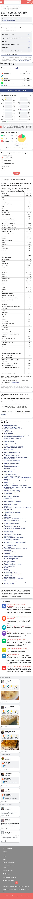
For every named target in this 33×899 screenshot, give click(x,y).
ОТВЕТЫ (4, 867)
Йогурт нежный (8, 529)
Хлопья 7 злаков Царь (10, 585)
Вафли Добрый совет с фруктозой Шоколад (16, 435)
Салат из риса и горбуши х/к (12, 490)
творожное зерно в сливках (11, 539)
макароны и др (8, 498)
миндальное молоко (9, 469)
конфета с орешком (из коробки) (13, 428)
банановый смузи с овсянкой (12, 466)
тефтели (6, 482)
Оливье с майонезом (10, 541)
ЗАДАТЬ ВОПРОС (6, 877)
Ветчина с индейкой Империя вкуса (14, 446)
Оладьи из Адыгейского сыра (12, 484)
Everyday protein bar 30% (11, 558)
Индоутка (6, 430)
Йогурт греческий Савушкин (12, 455)
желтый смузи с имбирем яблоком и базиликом (17, 481)
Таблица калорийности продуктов (14, 6)
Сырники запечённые (10, 552)
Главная (3, 6)
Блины (5, 473)
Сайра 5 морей (8, 432)
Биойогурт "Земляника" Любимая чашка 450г (17, 457)
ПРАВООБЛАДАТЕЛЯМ (7, 870)
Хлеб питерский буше (10, 566)
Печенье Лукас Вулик (10, 559)
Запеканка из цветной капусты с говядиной (16, 582)
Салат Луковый (8, 544)
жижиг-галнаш (8, 511)
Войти (29, 2)
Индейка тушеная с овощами (12, 512)
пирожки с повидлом (10, 577)
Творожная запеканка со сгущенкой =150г (16, 522)
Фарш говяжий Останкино (11, 523)
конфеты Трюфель (9, 571)
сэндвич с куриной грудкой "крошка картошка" (17, 507)
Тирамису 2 (7, 479)
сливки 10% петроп (9, 458)
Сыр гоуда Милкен (9, 449)
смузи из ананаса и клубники (12, 476)
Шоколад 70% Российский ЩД (12, 460)
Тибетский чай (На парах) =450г (12, 534)
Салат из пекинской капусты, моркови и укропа (17, 477)
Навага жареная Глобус (10, 474)
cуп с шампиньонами (10, 545)
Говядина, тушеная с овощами (12, 564)
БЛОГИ (4, 853)
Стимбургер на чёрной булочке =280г (14, 528)
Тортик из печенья (9, 441)
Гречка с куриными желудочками (13, 556)
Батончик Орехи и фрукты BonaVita (14, 436)
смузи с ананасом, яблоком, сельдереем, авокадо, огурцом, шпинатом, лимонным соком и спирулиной (17, 487)
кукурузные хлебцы (9, 454)
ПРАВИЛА (11, 880)
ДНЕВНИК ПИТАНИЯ (7, 848)
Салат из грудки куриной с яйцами (13, 578)
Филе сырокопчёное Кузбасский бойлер (15, 548)
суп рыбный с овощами (10, 465)
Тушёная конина (8, 531)
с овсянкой (7, 553)
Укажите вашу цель (6, 155)
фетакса (6, 444)
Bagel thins (7, 468)
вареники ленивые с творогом (12, 503)
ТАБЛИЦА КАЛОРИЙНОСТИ (9, 862)
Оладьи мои (7, 517)
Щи (5, 580)
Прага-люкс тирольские (10, 525)
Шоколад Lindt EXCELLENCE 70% (13, 574)
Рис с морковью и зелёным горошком (14, 518)
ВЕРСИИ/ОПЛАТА (6, 874)
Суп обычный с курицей (10, 504)
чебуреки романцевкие (10, 425)
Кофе (5, 514)
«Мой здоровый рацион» (22, 388)
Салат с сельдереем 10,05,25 (12, 452)
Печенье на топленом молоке (12, 438)
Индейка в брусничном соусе (12, 526)
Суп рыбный (7, 550)
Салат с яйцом (8, 471)
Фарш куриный (8, 493)
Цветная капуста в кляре (11, 440)
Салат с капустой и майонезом (12, 501)
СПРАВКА (5, 873)
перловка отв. (8, 515)
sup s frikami (7, 547)
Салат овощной (8, 536)
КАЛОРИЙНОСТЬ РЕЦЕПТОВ (9, 865)
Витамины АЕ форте (9, 533)
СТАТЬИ (4, 856)
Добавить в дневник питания (16, 90)
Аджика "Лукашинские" (10, 506)
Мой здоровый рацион (8, 20)
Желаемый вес (5, 166)
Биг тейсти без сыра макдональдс (13, 447)
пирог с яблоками (9, 583)
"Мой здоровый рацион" (23, 60)
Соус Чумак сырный (9, 561)
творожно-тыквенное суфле (12, 462)
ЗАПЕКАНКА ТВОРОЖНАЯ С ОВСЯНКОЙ (15, 542)
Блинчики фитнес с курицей (12, 492)
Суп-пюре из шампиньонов (11, 520)
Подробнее (15, 382)
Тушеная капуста (8, 499)
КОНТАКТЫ (13, 877)
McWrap (6, 567)
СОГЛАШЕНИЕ (6, 880)
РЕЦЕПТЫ (5, 851)
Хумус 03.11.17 (8, 509)
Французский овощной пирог (12, 427)
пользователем (15, 18)
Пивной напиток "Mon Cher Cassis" (13, 537)
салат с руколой (8, 433)
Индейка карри (8, 575)
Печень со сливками (9, 495)
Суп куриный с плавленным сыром (10, 9)
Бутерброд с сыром (9, 563)
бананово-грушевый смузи (11, 463)
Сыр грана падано (9, 451)
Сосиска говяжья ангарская (11, 555)
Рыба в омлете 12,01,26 (10, 572)
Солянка (6, 569)
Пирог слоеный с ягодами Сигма (13, 443)
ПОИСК (4, 859)
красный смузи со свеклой (11, 496)
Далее (17, 173)
